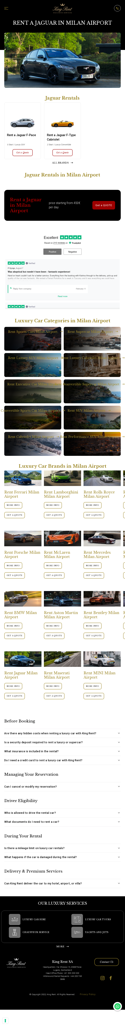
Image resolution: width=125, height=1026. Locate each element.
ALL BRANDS (60, 162)
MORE (60, 946)
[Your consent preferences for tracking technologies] (5, 1021)
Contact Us (106, 961)
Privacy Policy (88, 994)
